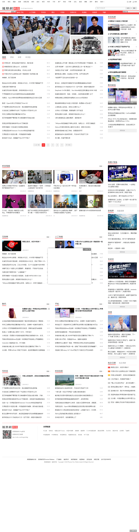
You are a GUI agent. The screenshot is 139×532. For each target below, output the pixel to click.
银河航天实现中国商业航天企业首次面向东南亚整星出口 (74, 395)
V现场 (62, 12)
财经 (32, 1)
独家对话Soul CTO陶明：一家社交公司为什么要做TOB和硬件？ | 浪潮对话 (122, 347)
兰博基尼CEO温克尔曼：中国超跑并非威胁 (16, 134)
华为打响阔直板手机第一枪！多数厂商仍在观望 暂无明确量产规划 (76, 346)
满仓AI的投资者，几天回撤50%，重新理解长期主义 (122, 234)
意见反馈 (89, 459)
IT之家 (45, 430)
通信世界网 (101, 430)
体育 (43, 1)
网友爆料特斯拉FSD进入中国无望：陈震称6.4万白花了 (73, 103)
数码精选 (112, 85)
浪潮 (110, 312)
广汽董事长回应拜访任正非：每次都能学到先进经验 (19, 107)
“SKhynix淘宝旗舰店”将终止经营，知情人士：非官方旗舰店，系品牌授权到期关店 (24, 283)
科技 (64, 1)
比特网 (122, 430)
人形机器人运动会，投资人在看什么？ (68, 107)
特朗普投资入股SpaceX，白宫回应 (15, 67)
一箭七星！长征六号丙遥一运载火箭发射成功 (70, 392)
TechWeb (108, 430)
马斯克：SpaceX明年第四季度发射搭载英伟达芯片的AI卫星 (22, 98)
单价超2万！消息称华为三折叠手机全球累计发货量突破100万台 (76, 324)
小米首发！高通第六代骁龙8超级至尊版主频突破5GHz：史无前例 (24, 335)
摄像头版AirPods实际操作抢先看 (90, 210)
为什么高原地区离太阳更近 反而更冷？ (68, 413)
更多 (101, 1)
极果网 (83, 430)
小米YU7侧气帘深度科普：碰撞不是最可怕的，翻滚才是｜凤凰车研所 (122, 296)
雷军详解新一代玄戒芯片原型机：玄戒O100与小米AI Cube (21, 276)
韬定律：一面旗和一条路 (116, 248)
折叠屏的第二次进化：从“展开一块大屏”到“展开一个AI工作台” (122, 201)
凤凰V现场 (112, 162)
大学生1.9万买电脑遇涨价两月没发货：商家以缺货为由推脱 (22, 328)
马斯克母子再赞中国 (9, 87)
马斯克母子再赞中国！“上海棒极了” (14, 272)
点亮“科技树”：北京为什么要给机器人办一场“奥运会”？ (74, 67)
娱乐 (38, 1)
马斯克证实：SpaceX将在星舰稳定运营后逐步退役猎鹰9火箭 (75, 406)
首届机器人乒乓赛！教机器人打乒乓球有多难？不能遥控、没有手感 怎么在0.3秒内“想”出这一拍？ (76, 63)
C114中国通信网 (91, 430)
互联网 (5, 237)
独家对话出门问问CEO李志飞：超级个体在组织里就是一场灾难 (121, 341)
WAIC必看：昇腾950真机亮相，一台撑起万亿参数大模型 (121, 185)
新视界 (94, 12)
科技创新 (59, 371)
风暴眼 (84, 12)
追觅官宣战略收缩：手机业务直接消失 (68, 332)
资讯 (9, 1)
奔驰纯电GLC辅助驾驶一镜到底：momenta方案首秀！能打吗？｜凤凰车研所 (122, 290)
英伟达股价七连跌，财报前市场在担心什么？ (70, 114)
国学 (91, 1)
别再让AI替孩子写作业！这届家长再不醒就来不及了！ (13, 187)
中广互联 (86, 434)
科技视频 (6, 166)
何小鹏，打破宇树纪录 (62, 138)
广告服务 (59, 459)
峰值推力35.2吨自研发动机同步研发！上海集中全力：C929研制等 (76, 410)
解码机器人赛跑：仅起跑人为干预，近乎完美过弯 (72, 74)
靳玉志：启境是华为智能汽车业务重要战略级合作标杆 (73, 83)
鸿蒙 (104, 12)
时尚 (48, 1)
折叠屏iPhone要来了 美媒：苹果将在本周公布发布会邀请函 (75, 343)
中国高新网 (46, 434)
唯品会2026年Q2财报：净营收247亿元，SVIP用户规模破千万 (22, 83)
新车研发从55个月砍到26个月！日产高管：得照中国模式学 (75, 87)
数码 (96, 1)
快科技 (51, 430)
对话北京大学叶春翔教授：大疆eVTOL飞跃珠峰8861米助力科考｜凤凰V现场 (122, 191)
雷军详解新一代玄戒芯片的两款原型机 (15, 127)
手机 (57, 304)
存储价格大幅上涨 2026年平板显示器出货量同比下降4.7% (21, 346)
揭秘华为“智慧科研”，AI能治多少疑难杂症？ (121, 243)
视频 (14, 1)
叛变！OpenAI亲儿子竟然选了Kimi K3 (15, 103)
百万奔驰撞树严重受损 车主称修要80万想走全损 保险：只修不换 (24, 395)
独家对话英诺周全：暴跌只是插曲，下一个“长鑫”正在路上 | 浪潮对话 (121, 335)
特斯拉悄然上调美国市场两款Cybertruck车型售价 (71, 98)
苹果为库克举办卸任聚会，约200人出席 (17, 70)
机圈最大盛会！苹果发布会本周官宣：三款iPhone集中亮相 (121, 108)
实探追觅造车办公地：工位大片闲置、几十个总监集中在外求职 (23, 265)
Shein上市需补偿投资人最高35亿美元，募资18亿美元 (72, 127)
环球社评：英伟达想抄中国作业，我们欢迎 (18, 63)
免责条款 (82, 459)
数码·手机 (20, 12)
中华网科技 (55, 434)
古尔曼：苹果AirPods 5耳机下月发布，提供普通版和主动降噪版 (23, 350)
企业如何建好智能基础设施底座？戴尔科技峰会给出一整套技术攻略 (24, 321)
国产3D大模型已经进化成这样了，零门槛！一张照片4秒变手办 (39, 211)
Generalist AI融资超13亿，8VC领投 (13, 343)
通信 (53, 12)
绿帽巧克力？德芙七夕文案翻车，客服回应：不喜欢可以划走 (22, 268)
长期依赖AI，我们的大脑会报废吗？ (90, 187)
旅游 (80, 1)
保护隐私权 (74, 459)
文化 (75, 1)
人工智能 (32, 12)
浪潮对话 (73, 12)
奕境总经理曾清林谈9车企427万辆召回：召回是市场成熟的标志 (23, 399)
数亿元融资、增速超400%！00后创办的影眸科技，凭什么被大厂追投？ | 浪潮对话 (122, 353)
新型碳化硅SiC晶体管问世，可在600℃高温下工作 (71, 134)
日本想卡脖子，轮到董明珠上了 (65, 417)
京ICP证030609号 (106, 459)
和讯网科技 (63, 434)
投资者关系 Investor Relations (46, 459)
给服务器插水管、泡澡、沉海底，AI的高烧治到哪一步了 (74, 94)
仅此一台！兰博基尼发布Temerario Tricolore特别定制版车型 (22, 403)
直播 (19, 1)
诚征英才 (66, 459)
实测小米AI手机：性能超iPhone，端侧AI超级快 (71, 339)
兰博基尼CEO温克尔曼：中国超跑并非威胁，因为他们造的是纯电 (24, 406)
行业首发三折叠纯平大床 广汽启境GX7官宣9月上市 (19, 110)
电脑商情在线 (72, 434)
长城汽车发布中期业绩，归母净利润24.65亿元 (17, 90)
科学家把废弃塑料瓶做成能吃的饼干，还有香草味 (72, 399)
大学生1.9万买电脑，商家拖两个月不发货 (69, 110)
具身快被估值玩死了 (10, 51)
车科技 (43, 12)
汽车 (54, 1)
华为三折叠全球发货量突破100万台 (14, 114)
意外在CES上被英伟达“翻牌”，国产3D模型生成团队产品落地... (65, 211)
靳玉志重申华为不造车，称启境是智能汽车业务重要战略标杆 (22, 413)
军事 (70, 1)
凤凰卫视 (26, 1)
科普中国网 (70, 430)
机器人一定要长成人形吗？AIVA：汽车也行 (17, 332)
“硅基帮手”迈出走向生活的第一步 (66, 77)
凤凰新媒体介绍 (31, 459)
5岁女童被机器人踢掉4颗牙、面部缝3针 (68, 118)
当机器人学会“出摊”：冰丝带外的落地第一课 (70, 70)
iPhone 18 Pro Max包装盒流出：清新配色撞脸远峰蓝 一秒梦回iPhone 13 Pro (122, 120)
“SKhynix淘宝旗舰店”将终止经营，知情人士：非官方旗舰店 (75, 123)
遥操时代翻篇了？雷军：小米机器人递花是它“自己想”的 (39, 187)
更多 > (101, 166)
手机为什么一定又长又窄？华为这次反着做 (65, 187)
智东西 (80, 434)
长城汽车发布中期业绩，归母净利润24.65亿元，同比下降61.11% (23, 261)
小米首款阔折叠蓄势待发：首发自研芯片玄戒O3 (121, 126)
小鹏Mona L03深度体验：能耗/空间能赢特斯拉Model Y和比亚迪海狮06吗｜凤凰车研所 (122, 284)
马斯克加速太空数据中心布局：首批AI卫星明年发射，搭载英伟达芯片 (76, 403)
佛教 (85, 1)
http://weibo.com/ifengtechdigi (20, 437)
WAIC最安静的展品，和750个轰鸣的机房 (121, 239)
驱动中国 (115, 430)
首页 (3, 1)
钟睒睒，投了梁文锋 (9, 77)
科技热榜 (112, 17)
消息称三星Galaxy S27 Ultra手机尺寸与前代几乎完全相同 (74, 350)
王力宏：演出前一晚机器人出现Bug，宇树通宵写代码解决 (12, 211)
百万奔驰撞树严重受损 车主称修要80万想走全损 (18, 118)
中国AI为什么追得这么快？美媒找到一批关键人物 (21, 74)
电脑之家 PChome (60, 430)
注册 (130, 1)
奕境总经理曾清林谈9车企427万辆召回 (15, 123)
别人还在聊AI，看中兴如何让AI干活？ (121, 196)
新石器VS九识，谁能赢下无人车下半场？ (16, 138)
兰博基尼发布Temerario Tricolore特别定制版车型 (18, 130)
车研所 (111, 259)
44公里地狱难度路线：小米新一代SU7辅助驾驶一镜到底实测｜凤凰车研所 (122, 302)
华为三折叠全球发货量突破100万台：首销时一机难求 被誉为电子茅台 (24, 324)
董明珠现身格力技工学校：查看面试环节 (68, 130)
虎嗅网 (77, 430)
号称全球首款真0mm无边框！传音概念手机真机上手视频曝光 (22, 339)
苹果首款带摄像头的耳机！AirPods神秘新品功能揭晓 (122, 114)
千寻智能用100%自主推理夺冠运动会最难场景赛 (18, 94)
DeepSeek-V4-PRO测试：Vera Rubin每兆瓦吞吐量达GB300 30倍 (76, 90)
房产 (59, 1)
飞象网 (127, 430)
